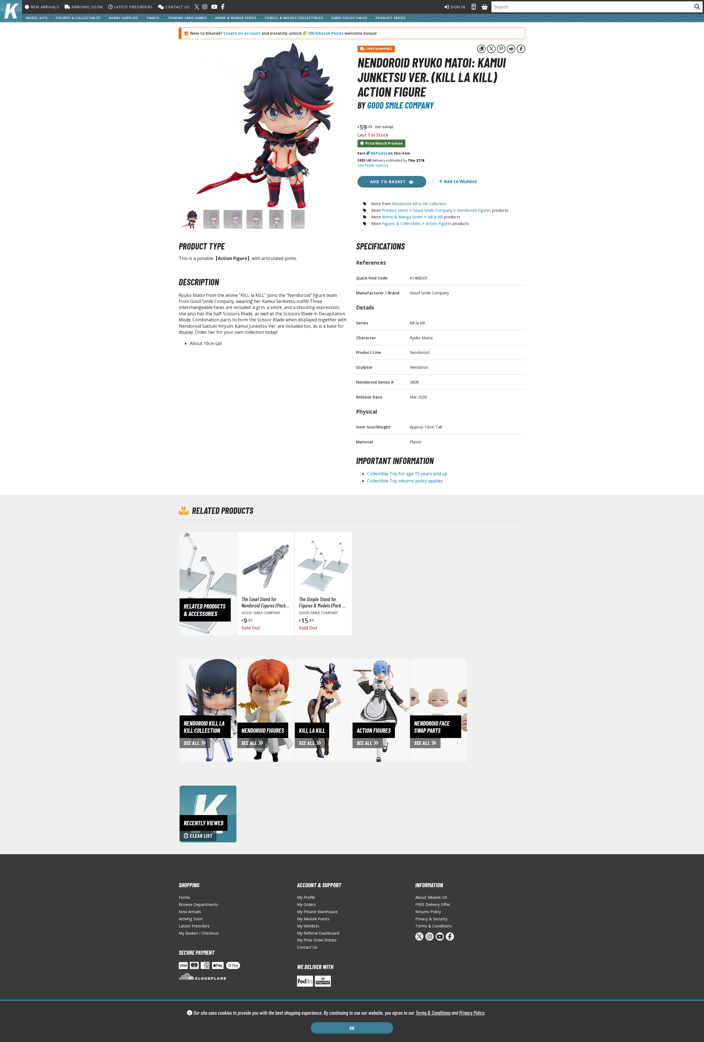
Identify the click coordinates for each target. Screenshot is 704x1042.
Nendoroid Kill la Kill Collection (419, 203)
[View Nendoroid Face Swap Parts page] (461, 710)
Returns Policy (428, 911)
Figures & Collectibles (78, 18)
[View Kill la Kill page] (346, 710)
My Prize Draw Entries (317, 940)
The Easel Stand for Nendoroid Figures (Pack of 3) (263, 602)
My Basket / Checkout (199, 933)
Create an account (242, 33)
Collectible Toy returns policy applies (405, 481)
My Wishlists (308, 926)
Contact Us (177, 6)
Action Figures (439, 223)
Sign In (457, 6)
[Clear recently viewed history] (208, 813)
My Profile (306, 897)
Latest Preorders (133, 6)
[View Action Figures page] (404, 710)
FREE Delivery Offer (432, 904)
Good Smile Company (400, 105)
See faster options (373, 165)
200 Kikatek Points (325, 33)
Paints (153, 18)
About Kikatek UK (431, 897)
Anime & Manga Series (235, 18)
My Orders (306, 904)
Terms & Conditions (433, 1013)
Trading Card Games (187, 18)
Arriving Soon (86, 6)
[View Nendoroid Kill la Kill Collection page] (231, 710)
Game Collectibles (349, 18)
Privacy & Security (431, 918)
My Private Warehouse (317, 911)
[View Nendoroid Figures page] (288, 710)
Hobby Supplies (124, 18)
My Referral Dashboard (318, 933)
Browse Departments (198, 904)
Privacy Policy (471, 1013)
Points (379, 153)
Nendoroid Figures (474, 210)
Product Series (391, 18)
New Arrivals (44, 6)
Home (184, 897)
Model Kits (37, 18)
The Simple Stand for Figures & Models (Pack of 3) (322, 602)
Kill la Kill (435, 216)
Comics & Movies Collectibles (294, 18)
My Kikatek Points (313, 918)
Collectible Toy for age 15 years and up (407, 474)
